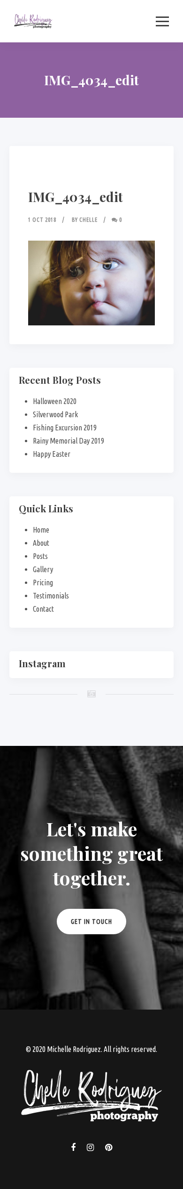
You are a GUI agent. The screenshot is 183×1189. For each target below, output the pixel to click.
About (41, 543)
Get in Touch (91, 921)
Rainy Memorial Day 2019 (68, 441)
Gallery (43, 569)
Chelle (88, 220)
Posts (40, 556)
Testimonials (51, 595)
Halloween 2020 (54, 401)
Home (41, 530)
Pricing (43, 582)
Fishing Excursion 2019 (65, 427)
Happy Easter (51, 454)
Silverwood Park (55, 414)
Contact (43, 609)
